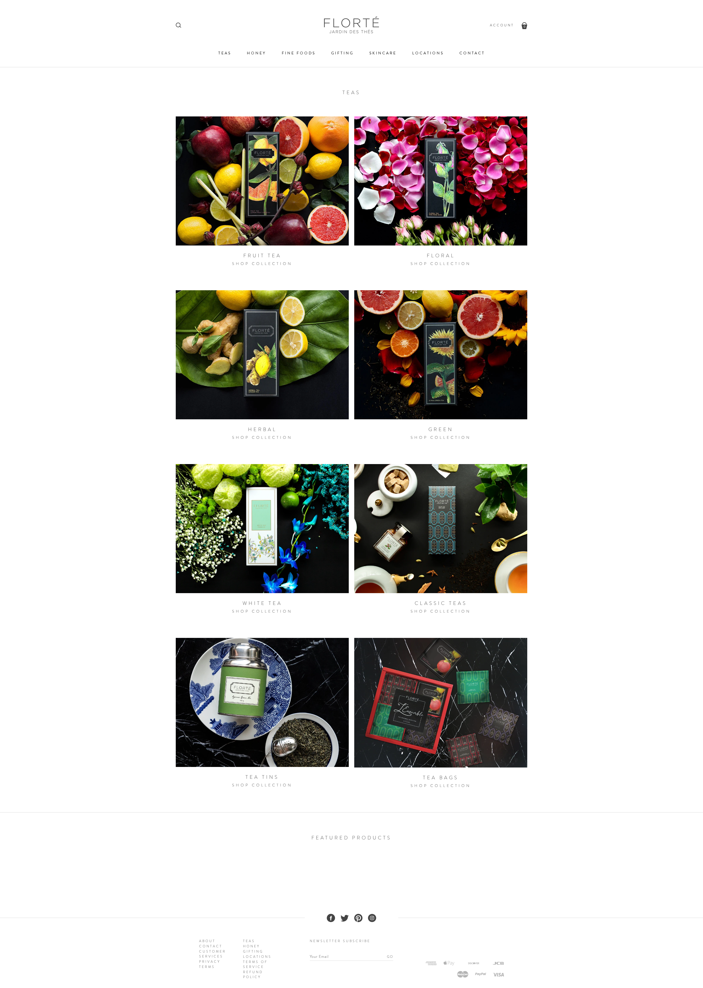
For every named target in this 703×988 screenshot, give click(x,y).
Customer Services (212, 954)
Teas (224, 53)
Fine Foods (299, 53)
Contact (472, 53)
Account (502, 25)
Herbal (262, 429)
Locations (428, 53)
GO (390, 956)
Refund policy (253, 974)
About (207, 941)
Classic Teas (441, 603)
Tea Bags (441, 777)
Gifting (342, 53)
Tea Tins (262, 777)
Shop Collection (262, 263)
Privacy (210, 961)
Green (440, 429)
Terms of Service (255, 964)
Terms (207, 966)
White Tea (262, 603)
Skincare (383, 53)
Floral (441, 255)
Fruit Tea (262, 255)
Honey (256, 53)
